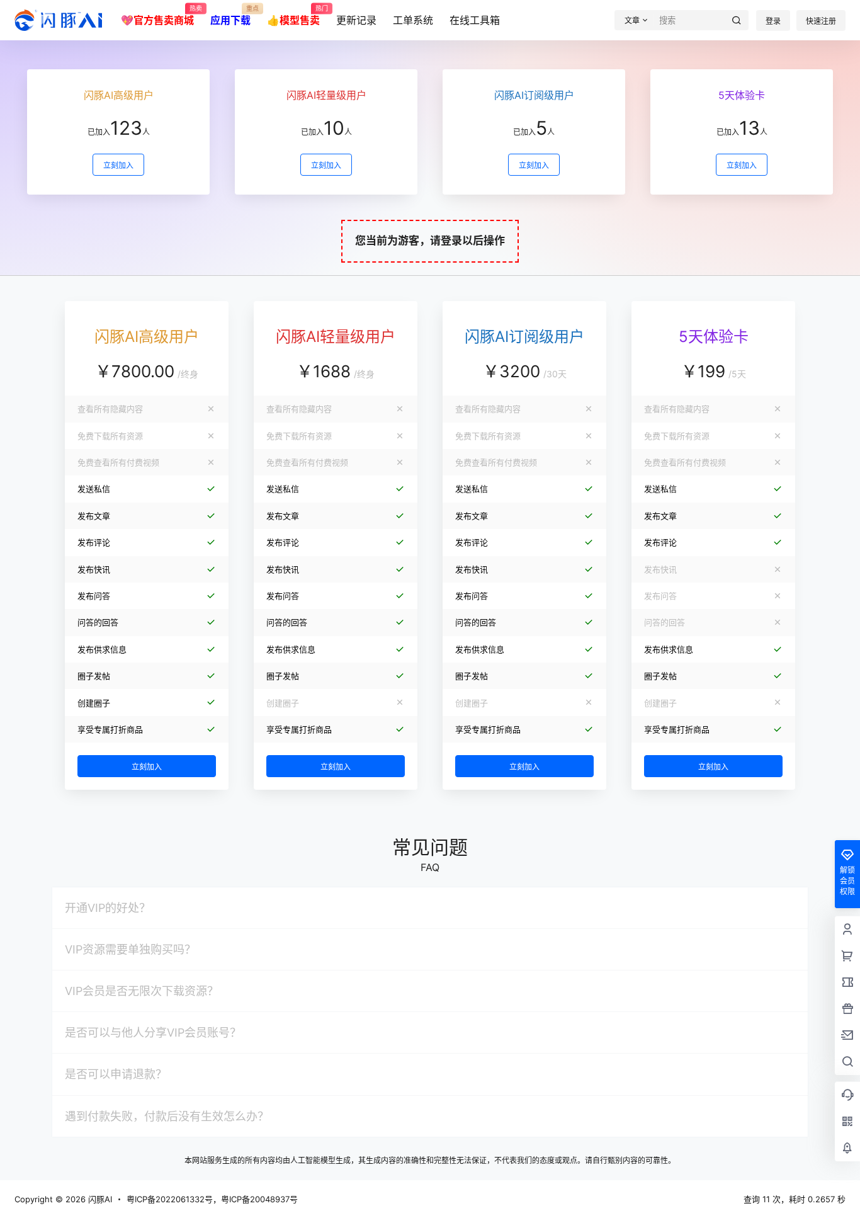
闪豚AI (99, 1199)
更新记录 (356, 20)
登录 (773, 21)
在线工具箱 (475, 20)
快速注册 (821, 21)
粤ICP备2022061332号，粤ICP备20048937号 (212, 1199)
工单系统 (413, 20)
